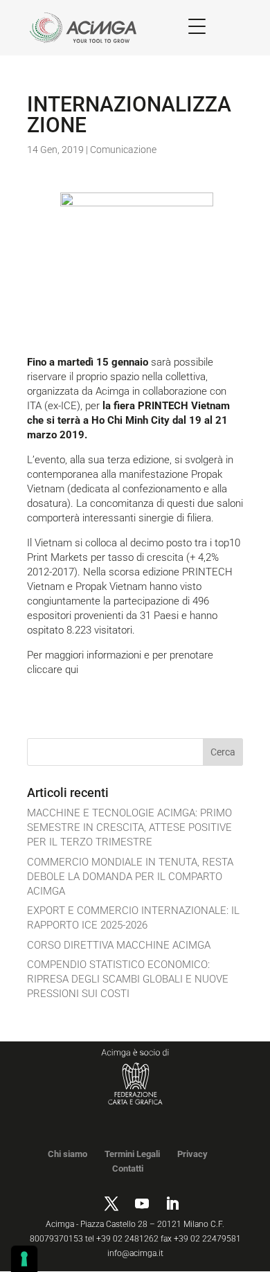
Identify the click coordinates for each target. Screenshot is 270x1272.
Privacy (192, 1154)
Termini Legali (132, 1154)
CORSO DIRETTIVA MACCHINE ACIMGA (118, 945)
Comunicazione (123, 149)
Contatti (127, 1168)
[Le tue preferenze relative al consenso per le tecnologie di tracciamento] (24, 1259)
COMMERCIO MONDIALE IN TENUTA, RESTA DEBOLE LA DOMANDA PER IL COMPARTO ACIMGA (130, 876)
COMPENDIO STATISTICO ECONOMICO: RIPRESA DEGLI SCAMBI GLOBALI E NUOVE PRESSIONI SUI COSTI (127, 979)
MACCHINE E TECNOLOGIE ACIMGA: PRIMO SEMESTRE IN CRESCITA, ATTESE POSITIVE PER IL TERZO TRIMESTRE (129, 827)
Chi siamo (67, 1154)
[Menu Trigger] (197, 26)
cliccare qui (52, 669)
